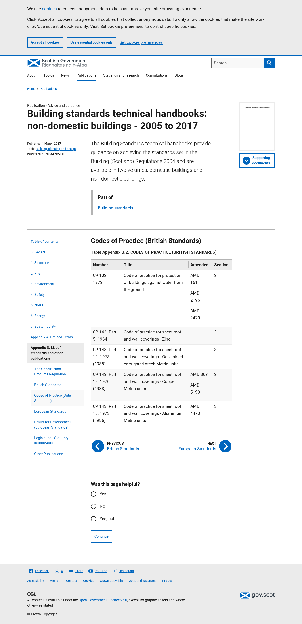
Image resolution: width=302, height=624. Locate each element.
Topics (49, 75)
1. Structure (40, 263)
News (65, 75)
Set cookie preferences (141, 42)
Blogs (179, 75)
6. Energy (38, 316)
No (102, 506)
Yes (103, 493)
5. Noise (37, 305)
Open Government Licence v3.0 (103, 600)
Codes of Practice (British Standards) (54, 398)
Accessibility (35, 580)
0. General (38, 252)
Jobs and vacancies (142, 580)
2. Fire (35, 273)
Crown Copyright (111, 580)
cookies (49, 8)
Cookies (88, 580)
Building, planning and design (56, 149)
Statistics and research (121, 75)
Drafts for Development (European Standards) (52, 424)
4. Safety (38, 295)
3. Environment (42, 284)
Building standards (115, 208)
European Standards (50, 411)
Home (31, 88)
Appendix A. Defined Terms (52, 337)
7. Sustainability (43, 326)
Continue (101, 536)
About (31, 75)
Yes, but (107, 518)
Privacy (167, 580)
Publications (86, 75)
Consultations (157, 75)
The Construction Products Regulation (50, 371)
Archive (55, 580)
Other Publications (48, 454)
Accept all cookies (45, 42)
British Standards (47, 385)
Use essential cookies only (91, 42)
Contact (71, 580)
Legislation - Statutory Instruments (51, 440)
